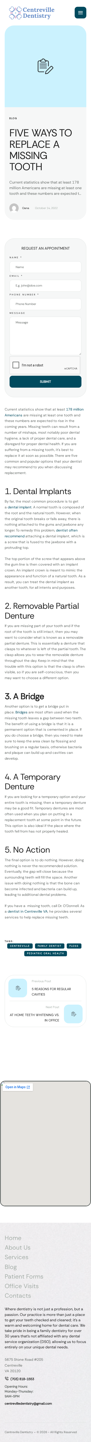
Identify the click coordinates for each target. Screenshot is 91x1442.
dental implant (20, 507)
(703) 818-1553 (22, 1379)
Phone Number (24, 294)
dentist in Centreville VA (28, 911)
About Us (18, 1247)
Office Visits (22, 1286)
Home (13, 1238)
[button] (78, 1422)
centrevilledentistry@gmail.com (28, 1403)
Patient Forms (24, 1276)
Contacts (18, 1295)
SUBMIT (45, 381)
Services (16, 1257)
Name (16, 257)
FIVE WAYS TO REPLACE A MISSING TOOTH (40, 150)
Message (17, 313)
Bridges (21, 712)
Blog (11, 1267)
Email (16, 275)
